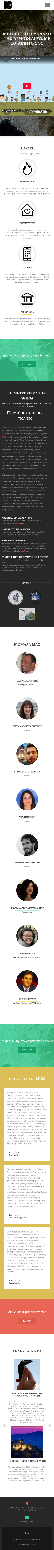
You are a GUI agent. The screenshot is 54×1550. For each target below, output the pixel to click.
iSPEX (4, 437)
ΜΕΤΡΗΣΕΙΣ (27, 364)
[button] (3, 1423)
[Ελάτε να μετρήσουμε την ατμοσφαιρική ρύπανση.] (27, 1374)
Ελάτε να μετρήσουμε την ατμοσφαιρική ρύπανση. (27, 1394)
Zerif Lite (17, 1539)
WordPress (36, 1539)
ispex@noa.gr (18, 523)
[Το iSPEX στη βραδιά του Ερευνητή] (27, 1442)
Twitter (27, 1321)
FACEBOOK (27, 1050)
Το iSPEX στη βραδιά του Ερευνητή (27, 1461)
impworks (25, 1544)
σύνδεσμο (25, 551)
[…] (33, 1422)
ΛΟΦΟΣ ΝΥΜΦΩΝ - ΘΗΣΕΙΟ (21, 1507)
